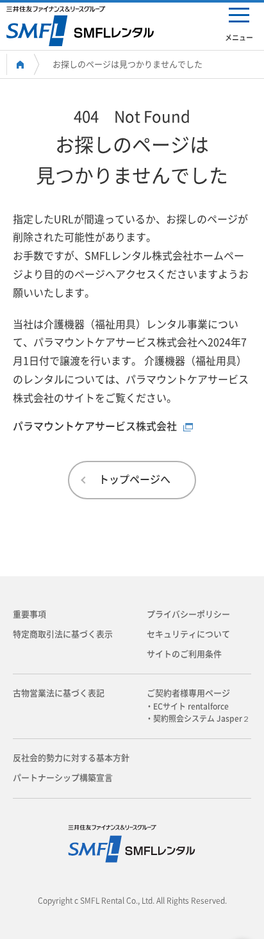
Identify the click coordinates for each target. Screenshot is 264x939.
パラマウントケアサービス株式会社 (95, 426)
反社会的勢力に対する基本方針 (71, 758)
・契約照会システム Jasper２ (201, 718)
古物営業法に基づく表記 (58, 693)
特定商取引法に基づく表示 (63, 634)
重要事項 (29, 614)
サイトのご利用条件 (184, 654)
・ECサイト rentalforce (191, 706)
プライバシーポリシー (188, 614)
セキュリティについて (188, 634)
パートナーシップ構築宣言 (63, 778)
